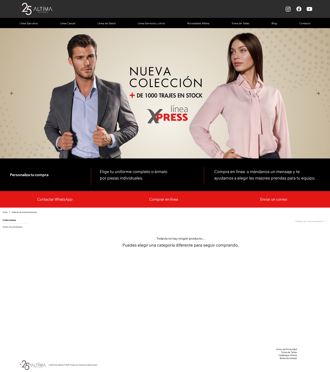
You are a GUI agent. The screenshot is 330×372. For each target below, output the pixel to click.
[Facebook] (299, 9)
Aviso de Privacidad (286, 349)
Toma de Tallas (289, 352)
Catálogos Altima (288, 355)
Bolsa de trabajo (288, 358)
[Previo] (12, 93)
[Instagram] (288, 9)
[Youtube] (309, 9)
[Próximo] (318, 93)
